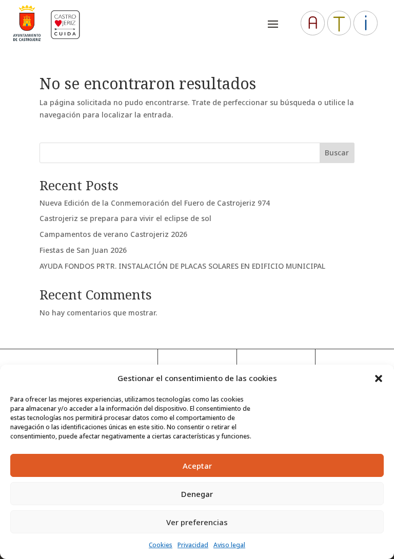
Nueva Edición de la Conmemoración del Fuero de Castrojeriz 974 (155, 203)
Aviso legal (229, 545)
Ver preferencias (197, 522)
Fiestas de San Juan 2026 (83, 250)
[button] (378, 378)
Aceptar (197, 466)
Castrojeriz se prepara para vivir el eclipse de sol (125, 218)
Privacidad (193, 545)
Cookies (160, 545)
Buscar (337, 152)
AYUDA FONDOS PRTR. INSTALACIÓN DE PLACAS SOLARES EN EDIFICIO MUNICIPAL (182, 266)
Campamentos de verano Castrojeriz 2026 (113, 234)
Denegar (197, 494)
